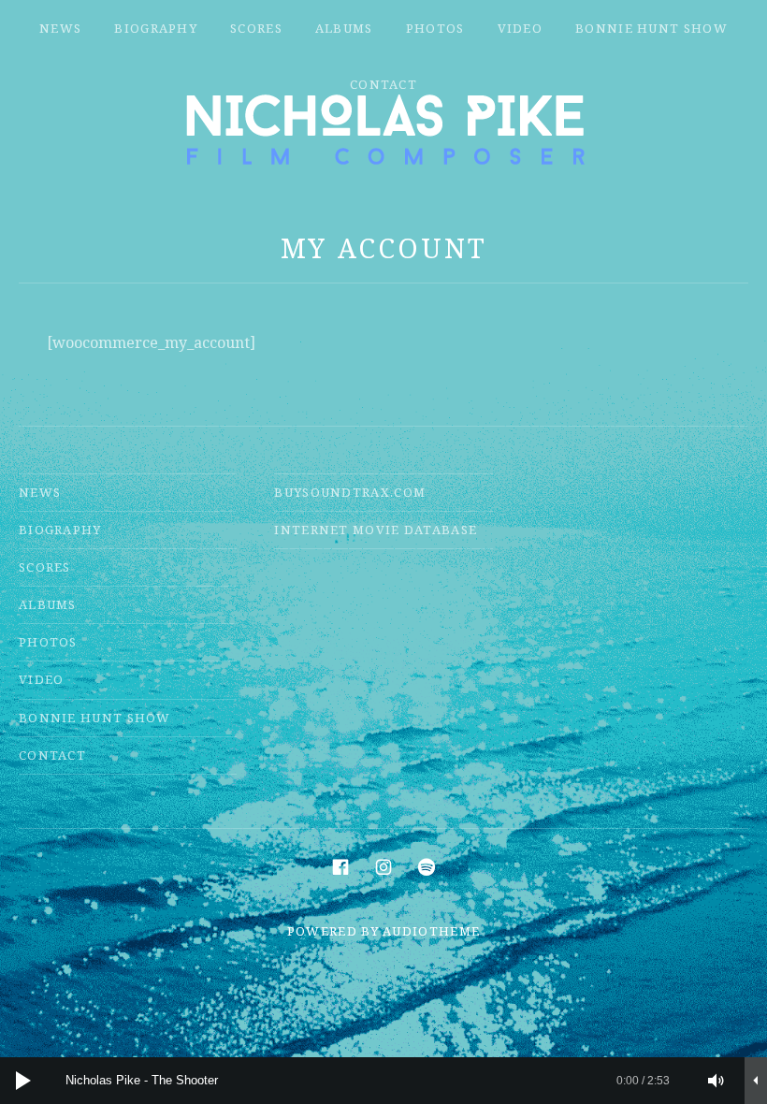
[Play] (23, 1081)
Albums (344, 28)
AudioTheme (431, 930)
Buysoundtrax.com (350, 492)
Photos (435, 28)
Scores (256, 28)
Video (520, 28)
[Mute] (716, 1081)
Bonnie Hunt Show (651, 28)
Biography (155, 28)
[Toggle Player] (756, 1081)
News (60, 28)
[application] (383, 1080)
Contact (383, 84)
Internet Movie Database (375, 529)
